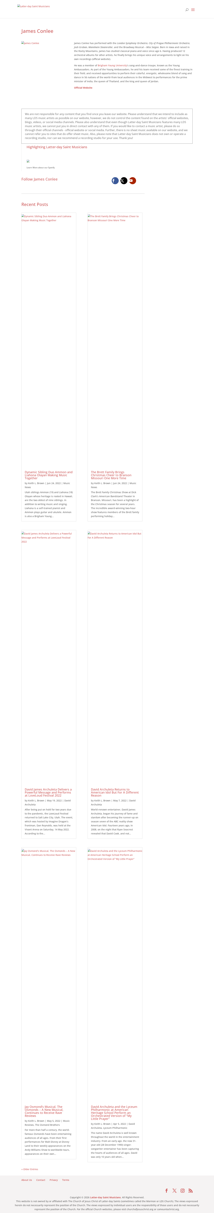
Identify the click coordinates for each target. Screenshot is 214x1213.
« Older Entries (29, 1169)
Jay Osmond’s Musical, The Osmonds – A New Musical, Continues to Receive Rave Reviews (44, 1111)
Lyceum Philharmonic (115, 1127)
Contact (40, 1180)
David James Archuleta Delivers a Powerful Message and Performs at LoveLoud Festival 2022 (48, 792)
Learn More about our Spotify (41, 167)
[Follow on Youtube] (132, 180)
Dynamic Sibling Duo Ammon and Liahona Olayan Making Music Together (49, 475)
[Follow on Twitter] (123, 180)
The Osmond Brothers (47, 1124)
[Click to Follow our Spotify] (110, 161)
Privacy (54, 1180)
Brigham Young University (112, 65)
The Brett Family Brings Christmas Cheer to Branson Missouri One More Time (111, 475)
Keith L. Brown (36, 483)
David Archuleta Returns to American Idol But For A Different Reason (115, 792)
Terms (65, 1180)
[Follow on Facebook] (115, 180)
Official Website (83, 87)
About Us (26, 1180)
